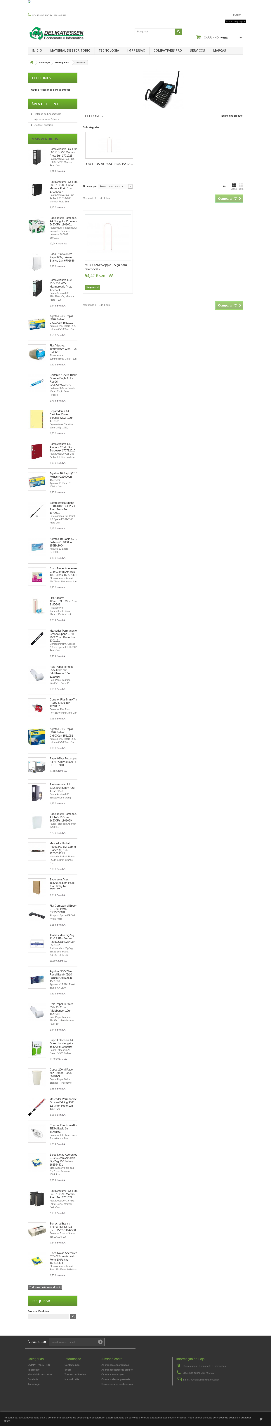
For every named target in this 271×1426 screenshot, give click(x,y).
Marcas (219, 50)
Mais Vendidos (45, 139)
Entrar (237, 15)
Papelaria (33, 1379)
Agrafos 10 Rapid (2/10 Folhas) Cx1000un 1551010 (63, 476)
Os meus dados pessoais (115, 1379)
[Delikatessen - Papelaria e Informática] (62, 33)
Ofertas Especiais (43, 125)
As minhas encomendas (115, 1365)
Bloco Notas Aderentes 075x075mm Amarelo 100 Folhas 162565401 (63, 572)
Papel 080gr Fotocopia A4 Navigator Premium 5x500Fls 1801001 (63, 221)
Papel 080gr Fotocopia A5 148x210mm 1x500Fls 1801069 (63, 817)
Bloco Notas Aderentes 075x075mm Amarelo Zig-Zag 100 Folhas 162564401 (63, 1159)
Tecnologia (109, 50)
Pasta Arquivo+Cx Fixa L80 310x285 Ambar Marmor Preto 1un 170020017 (63, 186)
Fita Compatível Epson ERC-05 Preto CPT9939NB (63, 909)
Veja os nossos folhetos (46, 119)
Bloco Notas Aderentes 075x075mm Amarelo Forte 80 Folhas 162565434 (63, 1257)
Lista (241, 189)
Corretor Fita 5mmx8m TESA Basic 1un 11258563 (63, 1128)
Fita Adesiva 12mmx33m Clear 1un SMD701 (63, 601)
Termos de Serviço (75, 1374)
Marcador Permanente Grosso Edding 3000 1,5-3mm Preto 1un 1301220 (63, 1103)
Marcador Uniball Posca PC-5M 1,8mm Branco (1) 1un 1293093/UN (63, 848)
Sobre (68, 1369)
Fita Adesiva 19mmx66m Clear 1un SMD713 (63, 349)
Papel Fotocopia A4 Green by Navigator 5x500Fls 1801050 (61, 1043)
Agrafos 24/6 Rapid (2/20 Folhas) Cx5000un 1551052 (61, 732)
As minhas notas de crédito (117, 1369)
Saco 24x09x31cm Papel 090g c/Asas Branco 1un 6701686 (62, 257)
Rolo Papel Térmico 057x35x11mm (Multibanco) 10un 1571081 (61, 1008)
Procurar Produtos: (39, 1311)
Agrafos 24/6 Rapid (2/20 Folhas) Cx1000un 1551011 (61, 319)
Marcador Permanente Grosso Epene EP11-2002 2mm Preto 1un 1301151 (63, 635)
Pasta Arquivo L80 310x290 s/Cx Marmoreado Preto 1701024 (61, 284)
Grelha (234, 189)
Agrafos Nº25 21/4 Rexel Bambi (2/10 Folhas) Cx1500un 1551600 (61, 976)
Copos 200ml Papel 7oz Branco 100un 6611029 (61, 1073)
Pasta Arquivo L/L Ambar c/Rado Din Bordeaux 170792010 (62, 447)
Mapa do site (72, 1379)
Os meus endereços (112, 1374)
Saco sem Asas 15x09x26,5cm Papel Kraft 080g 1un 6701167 (62, 884)
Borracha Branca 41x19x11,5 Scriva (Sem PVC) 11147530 (63, 1227)
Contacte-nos (221, 15)
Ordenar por (90, 186)
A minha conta (111, 1359)
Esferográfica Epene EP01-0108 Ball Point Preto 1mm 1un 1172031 (62, 507)
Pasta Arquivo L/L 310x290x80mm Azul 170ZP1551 (62, 788)
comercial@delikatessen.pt (204, 1379)
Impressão (136, 50)
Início (37, 50)
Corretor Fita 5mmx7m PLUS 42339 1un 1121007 (63, 703)
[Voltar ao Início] (31, 62)
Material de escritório (70, 50)
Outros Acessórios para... (109, 164)
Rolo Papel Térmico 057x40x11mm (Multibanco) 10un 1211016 (61, 671)
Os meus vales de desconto (117, 1384)
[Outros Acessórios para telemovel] (109, 145)
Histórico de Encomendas (47, 114)
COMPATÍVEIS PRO (168, 50)
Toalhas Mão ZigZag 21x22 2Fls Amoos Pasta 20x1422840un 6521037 (62, 940)
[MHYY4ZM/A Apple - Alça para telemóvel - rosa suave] (108, 237)
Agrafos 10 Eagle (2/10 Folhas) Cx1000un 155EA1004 (63, 542)
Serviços (197, 50)
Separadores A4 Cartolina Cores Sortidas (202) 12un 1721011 (61, 416)
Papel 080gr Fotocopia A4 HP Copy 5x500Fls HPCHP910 (63, 762)
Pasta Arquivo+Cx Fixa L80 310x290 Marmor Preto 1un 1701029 (63, 152)
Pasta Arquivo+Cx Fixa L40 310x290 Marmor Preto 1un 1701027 (63, 1194)
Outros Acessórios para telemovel (50, 89)
